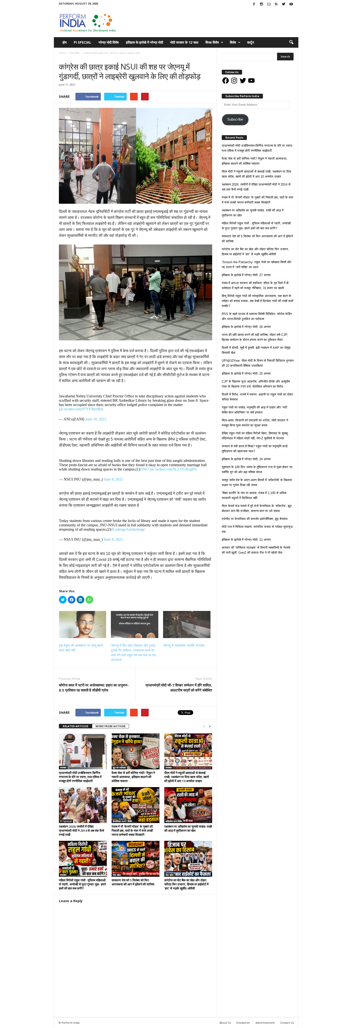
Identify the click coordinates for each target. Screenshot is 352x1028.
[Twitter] (284, 4)
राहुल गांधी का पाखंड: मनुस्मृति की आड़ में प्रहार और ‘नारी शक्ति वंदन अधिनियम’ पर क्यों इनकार (254, 410)
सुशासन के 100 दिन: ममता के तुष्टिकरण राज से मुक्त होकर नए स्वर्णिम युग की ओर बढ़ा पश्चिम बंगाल (257, 469)
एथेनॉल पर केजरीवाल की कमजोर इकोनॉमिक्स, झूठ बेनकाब (254, 519)
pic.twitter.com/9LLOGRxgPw (173, 469)
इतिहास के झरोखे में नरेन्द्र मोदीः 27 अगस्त (246, 275)
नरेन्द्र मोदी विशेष (108, 42)
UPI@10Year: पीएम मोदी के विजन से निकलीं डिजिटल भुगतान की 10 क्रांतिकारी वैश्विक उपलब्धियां (258, 363)
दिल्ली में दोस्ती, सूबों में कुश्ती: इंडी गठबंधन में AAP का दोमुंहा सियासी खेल (256, 350)
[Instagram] (261, 4)
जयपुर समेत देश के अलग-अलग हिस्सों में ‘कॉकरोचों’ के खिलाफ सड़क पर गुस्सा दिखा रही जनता (257, 482)
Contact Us (287, 1022)
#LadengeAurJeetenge (128, 529)
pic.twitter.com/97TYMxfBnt (81, 409)
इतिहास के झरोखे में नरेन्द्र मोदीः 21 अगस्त (246, 539)
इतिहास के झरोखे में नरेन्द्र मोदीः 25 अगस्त (246, 373)
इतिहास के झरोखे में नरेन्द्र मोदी (144, 42)
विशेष (233, 42)
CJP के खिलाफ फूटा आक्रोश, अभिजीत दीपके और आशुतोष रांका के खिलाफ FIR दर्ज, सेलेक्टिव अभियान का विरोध (256, 384)
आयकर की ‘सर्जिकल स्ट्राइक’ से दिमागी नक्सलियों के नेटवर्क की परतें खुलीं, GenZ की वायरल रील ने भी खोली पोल (256, 550)
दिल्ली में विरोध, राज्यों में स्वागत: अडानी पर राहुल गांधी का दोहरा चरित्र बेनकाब (257, 397)
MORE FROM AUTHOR (110, 726)
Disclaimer (243, 1022)
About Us (225, 1022)
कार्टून (250, 42)
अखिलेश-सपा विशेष (173, 821)
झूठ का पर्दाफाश (119, 767)
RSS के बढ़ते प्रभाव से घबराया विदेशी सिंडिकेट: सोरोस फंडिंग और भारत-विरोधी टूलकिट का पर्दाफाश (257, 316)
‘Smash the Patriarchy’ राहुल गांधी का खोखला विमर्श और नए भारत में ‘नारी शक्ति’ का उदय (256, 264)
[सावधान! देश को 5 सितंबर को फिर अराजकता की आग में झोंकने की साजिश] (135, 859)
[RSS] (276, 4)
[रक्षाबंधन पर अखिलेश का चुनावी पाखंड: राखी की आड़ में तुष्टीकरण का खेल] (188, 805)
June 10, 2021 (96, 419)
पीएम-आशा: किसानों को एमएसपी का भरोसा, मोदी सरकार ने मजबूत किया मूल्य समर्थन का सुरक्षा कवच (255, 422)
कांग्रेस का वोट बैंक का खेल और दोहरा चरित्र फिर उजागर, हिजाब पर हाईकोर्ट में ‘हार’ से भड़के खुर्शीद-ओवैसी (186, 884)
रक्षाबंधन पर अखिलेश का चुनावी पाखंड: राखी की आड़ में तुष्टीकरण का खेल (188, 828)
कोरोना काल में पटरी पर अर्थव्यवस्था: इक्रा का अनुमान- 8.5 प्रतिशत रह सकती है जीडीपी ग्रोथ (94, 687)
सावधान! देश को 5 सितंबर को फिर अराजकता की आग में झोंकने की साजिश (133, 882)
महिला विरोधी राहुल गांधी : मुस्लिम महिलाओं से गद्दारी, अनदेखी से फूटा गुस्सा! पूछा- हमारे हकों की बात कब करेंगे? (82, 884)
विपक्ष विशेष (212, 42)
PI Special (82, 42)
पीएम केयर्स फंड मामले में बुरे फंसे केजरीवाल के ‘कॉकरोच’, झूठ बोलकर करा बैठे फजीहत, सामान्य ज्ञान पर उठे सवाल (257, 508)
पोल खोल (117, 875)
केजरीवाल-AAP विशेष (122, 821)
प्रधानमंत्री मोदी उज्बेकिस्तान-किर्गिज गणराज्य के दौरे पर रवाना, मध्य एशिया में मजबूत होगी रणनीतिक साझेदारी (80, 777)
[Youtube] (291, 4)
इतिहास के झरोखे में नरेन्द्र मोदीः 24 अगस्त (246, 459)
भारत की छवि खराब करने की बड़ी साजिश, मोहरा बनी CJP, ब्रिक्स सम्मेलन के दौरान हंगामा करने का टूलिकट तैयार (255, 337)
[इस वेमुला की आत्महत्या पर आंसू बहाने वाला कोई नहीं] (82, 624)
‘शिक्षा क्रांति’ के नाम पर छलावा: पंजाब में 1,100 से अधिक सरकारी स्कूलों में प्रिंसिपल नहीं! (254, 495)
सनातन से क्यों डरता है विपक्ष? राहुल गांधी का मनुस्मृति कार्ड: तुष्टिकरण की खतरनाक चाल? (255, 448)
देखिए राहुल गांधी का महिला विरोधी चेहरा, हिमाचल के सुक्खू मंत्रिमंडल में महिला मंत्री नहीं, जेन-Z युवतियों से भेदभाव (255, 435)
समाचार (76, 57)
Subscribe (235, 119)
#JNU (144, 469)
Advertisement (265, 1022)
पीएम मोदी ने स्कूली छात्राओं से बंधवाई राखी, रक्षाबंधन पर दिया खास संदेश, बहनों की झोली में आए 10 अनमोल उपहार (186, 777)
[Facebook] (254, 4)
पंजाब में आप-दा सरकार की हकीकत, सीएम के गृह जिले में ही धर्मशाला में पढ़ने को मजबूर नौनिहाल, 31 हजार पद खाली (255, 285)
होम (64, 42)
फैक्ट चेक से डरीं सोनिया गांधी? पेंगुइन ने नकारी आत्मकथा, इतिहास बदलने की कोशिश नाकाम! (133, 777)
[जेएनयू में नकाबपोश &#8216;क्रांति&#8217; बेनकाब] (186, 624)
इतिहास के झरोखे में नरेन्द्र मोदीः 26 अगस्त (246, 327)
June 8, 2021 (113, 479)
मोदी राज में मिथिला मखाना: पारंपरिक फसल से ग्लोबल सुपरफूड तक (257, 529)
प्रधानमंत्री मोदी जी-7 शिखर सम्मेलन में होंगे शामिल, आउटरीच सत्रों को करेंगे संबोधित (179, 687)
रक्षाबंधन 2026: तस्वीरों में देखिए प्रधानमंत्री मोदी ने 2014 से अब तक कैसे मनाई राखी (81, 830)
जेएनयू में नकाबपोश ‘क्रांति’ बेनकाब (183, 645)
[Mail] (269, 4)
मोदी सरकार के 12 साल (184, 42)
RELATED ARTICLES (75, 726)
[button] (291, 42)
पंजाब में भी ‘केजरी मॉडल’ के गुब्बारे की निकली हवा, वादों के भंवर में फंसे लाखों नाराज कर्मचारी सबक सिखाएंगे (132, 830)
